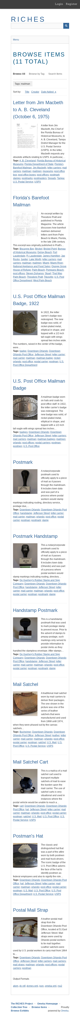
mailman (26, 171)
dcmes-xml (32, 986)
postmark (36, 520)
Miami (46, 262)
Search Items (55, 74)
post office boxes (27, 174)
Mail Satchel (25, 684)
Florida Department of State (38, 164)
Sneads (52, 178)
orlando (17, 361)
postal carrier (41, 361)
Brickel (38, 248)
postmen (17, 446)
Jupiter (24, 259)
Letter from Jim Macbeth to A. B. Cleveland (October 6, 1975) (38, 109)
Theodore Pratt (35, 277)
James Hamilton (51, 255)
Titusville (48, 277)
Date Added (47, 91)
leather (56, 735)
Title (27, 91)
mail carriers (19, 439)
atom (15, 986)
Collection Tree (19, 1007)
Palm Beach (38, 270)
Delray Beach (44, 252)
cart (21, 806)
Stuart (48, 273)
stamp (45, 520)
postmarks (27, 178)
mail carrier (19, 358)
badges (24, 432)
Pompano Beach (55, 270)
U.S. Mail (52, 742)
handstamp (26, 513)
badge (23, 351)
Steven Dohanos (35, 273)
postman (53, 361)
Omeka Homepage (47, 1003)
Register (71, 3)
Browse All (19, 74)
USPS (37, 181)
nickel (57, 358)
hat (27, 809)
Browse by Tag (36, 74)
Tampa (60, 178)
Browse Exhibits (20, 1010)
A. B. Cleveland (27, 160)
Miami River (56, 262)
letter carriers (54, 167)
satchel (42, 742)
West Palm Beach (42, 280)
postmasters (40, 178)
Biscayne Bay (27, 248)
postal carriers (42, 442)
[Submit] (66, 26)
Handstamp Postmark (35, 610)
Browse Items (39, 1007)
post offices (43, 174)
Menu (16, 39)
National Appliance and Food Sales (31, 266)
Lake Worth (35, 259)
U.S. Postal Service (23, 181)
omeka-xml (51, 986)
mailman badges (46, 439)
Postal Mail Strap (30, 910)
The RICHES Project (22, 1003)
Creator (35, 91)
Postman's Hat (28, 836)
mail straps (18, 964)
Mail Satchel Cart (30, 761)
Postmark (23, 462)
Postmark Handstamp (35, 536)
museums (48, 171)
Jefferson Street (43, 354)
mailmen (37, 171)
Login (59, 3)
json (41, 986)
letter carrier (58, 354)
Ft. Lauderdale (34, 255)
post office (27, 361)
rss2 (60, 986)
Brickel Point (50, 248)
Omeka (65, 1010)
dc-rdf (22, 986)
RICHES (28, 19)
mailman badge (44, 358)
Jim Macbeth (39, 167)
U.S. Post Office (31, 446)
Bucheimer (25, 731)
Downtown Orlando (38, 351)
